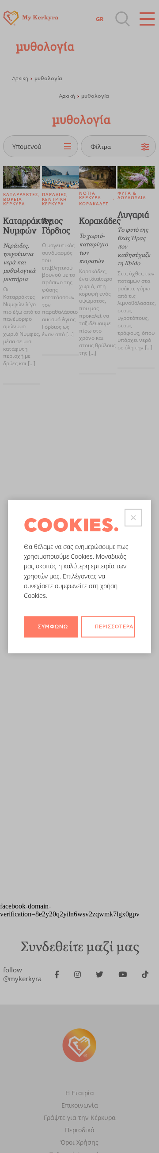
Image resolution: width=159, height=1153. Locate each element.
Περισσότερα (114, 626)
